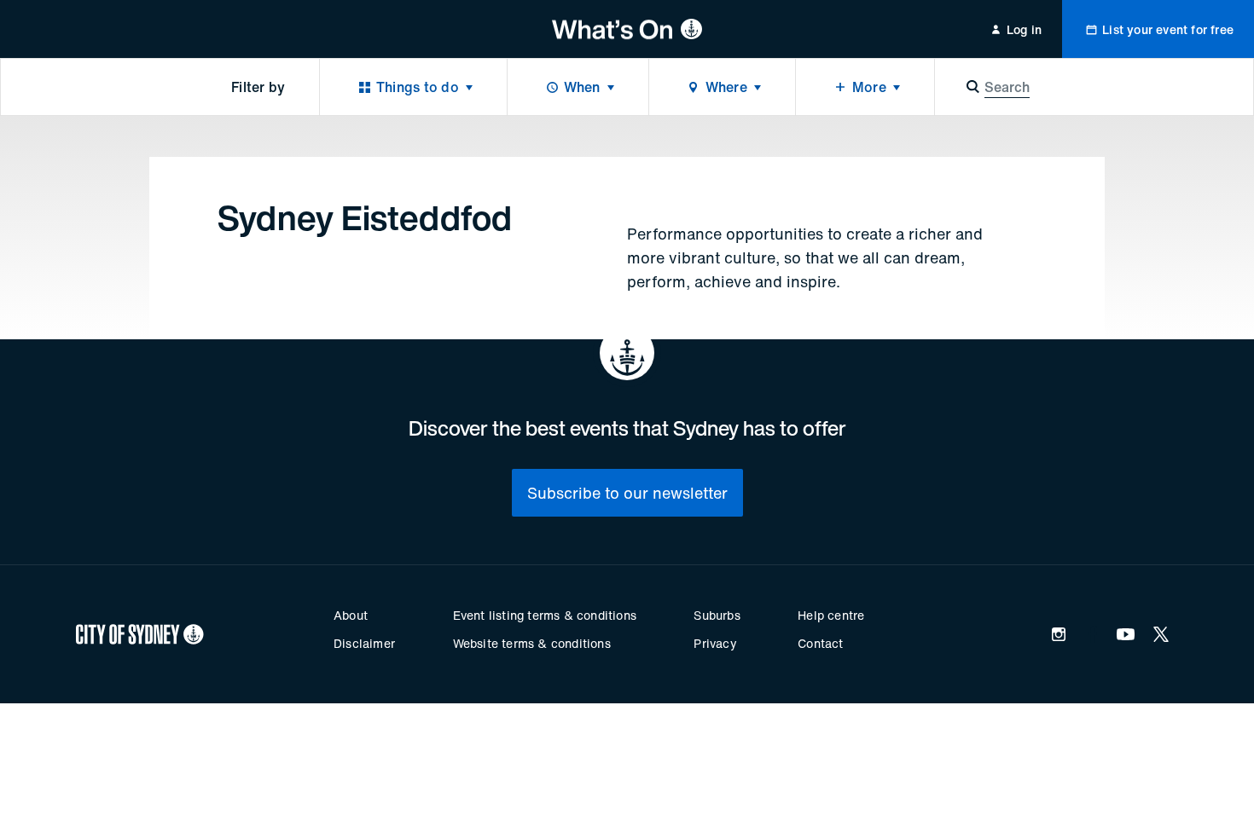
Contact (820, 643)
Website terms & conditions (532, 643)
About (351, 615)
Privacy (715, 643)
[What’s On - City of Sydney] (627, 29)
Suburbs (717, 615)
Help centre (831, 615)
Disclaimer (364, 643)
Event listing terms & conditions (544, 615)
